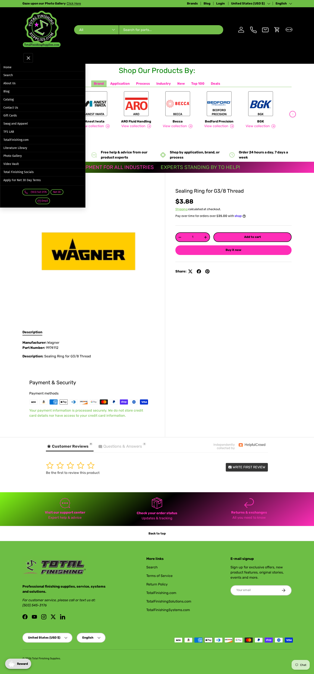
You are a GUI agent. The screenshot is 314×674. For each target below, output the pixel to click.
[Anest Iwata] (95, 103)
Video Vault (11, 164)
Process (143, 84)
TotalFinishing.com (16, 140)
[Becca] (177, 103)
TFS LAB (8, 132)
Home (7, 67)
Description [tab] (32, 332)
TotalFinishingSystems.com (168, 610)
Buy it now (233, 250)
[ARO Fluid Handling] (136, 103)
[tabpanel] (88, 351)
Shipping (181, 209)
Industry (163, 84)
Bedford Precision (219, 121)
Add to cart (252, 237)
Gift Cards (10, 115)
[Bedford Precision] (219, 103)
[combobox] (148, 29)
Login (220, 3)
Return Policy (157, 584)
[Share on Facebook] (199, 271)
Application (120, 84)
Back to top (157, 533)
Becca (178, 121)
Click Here (74, 3)
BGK (260, 121)
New (181, 84)
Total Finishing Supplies (46, 658)
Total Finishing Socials (18, 172)
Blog (207, 3)
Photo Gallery (12, 156)
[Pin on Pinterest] (207, 271)
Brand (99, 84)
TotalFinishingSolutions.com (168, 601)
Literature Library (15, 148)
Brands (192, 3)
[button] (277, 29)
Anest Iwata (94, 121)
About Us (9, 83)
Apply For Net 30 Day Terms (22, 180)
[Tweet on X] (190, 271)
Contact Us (10, 107)
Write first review (248, 467)
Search (8, 75)
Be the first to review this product (73, 473)
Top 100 (197, 84)
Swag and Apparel (15, 123)
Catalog (8, 99)
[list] (88, 251)
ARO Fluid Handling (136, 121)
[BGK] (260, 103)
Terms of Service (159, 576)
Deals (215, 84)
